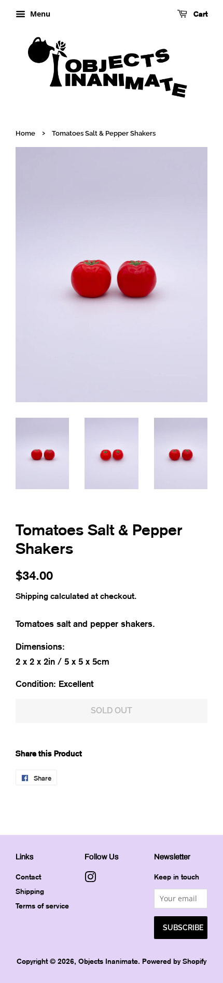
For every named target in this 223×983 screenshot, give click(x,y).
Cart (199, 14)
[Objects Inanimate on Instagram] (90, 879)
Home (25, 133)
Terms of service (42, 906)
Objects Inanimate (108, 961)
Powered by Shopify (174, 961)
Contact (28, 877)
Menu (39, 14)
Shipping (32, 596)
